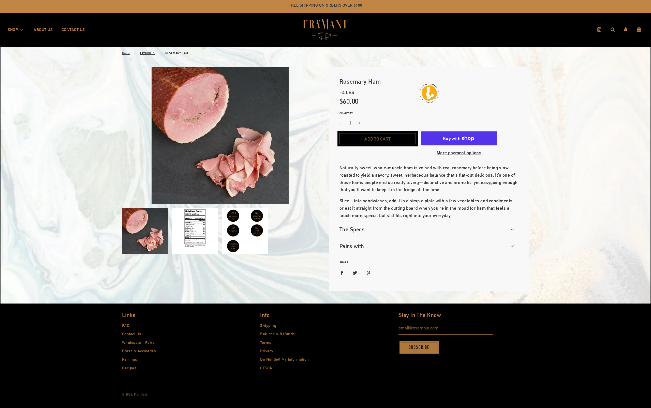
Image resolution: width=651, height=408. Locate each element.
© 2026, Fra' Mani (134, 394)
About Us (43, 29)
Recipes (129, 368)
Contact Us (73, 29)
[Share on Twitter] (355, 273)
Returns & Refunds (277, 333)
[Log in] (625, 29)
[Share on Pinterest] (368, 273)
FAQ (125, 325)
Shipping (268, 325)
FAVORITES (147, 53)
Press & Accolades (139, 351)
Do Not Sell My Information (284, 359)
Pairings (129, 359)
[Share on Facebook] (342, 273)
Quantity (346, 113)
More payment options (459, 152)
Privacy (266, 351)
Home (126, 53)
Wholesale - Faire (138, 342)
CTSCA (266, 368)
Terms (265, 342)
